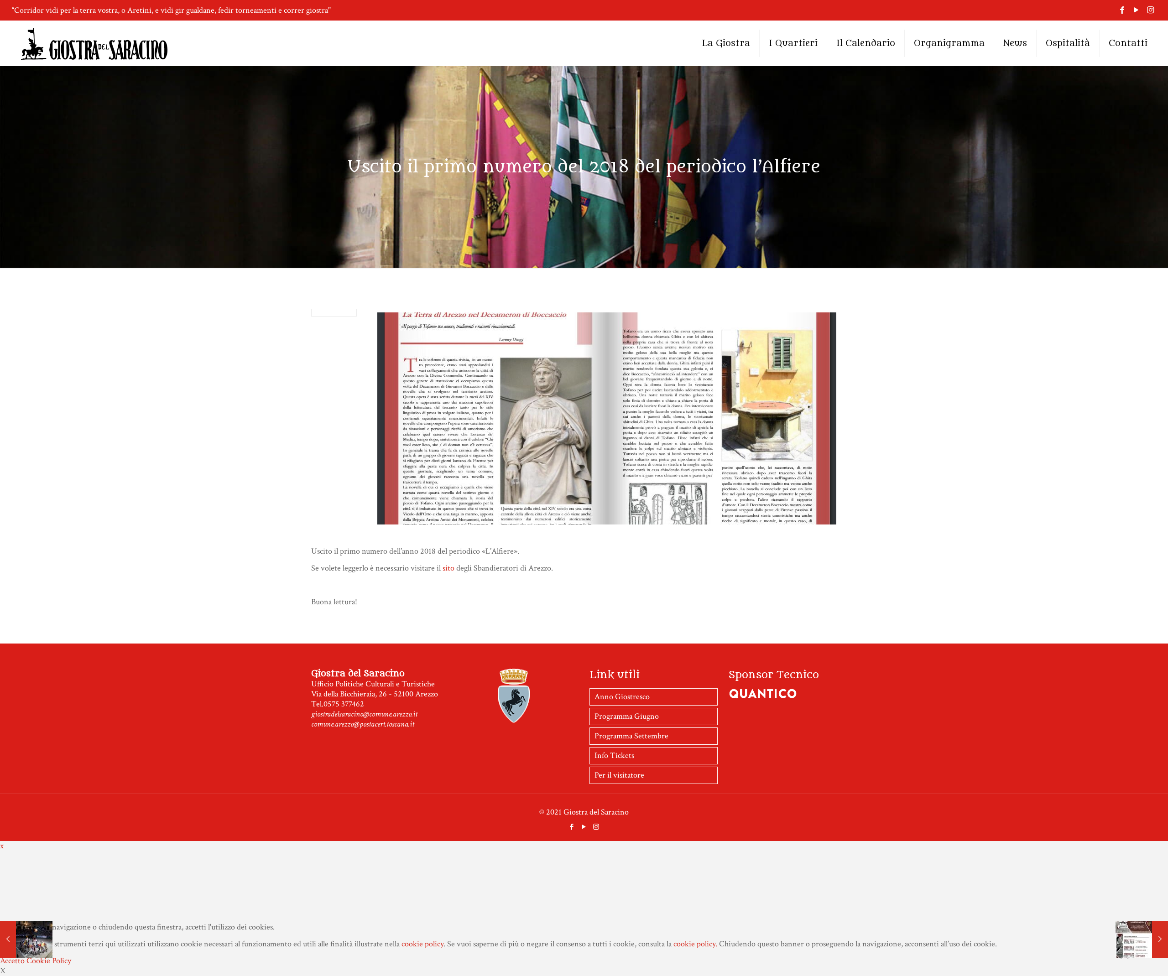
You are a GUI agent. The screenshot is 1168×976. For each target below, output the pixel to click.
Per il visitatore (619, 775)
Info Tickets (614, 755)
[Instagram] (1150, 10)
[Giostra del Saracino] (94, 43)
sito (449, 568)
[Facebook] (1122, 10)
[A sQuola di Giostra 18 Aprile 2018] (1142, 939)
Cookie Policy (48, 960)
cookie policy (422, 944)
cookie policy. (695, 944)
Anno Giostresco (622, 696)
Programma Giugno (626, 716)
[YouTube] (1136, 10)
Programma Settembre (631, 736)
